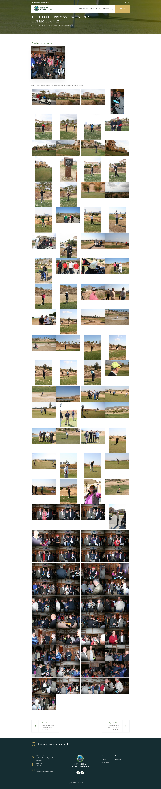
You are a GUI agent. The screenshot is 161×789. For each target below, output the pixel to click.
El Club (98, 9)
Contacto (106, 9)
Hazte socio (122, 9)
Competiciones (83, 9)
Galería (92, 9)
